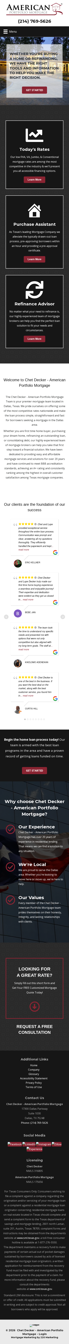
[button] (34, 90)
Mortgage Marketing (23, 1337)
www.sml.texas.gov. (28, 1238)
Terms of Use (34, 1087)
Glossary (34, 1074)
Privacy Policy (34, 1083)
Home (33, 1065)
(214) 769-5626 (39, 1123)
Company (33, 1069)
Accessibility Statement (33, 1078)
